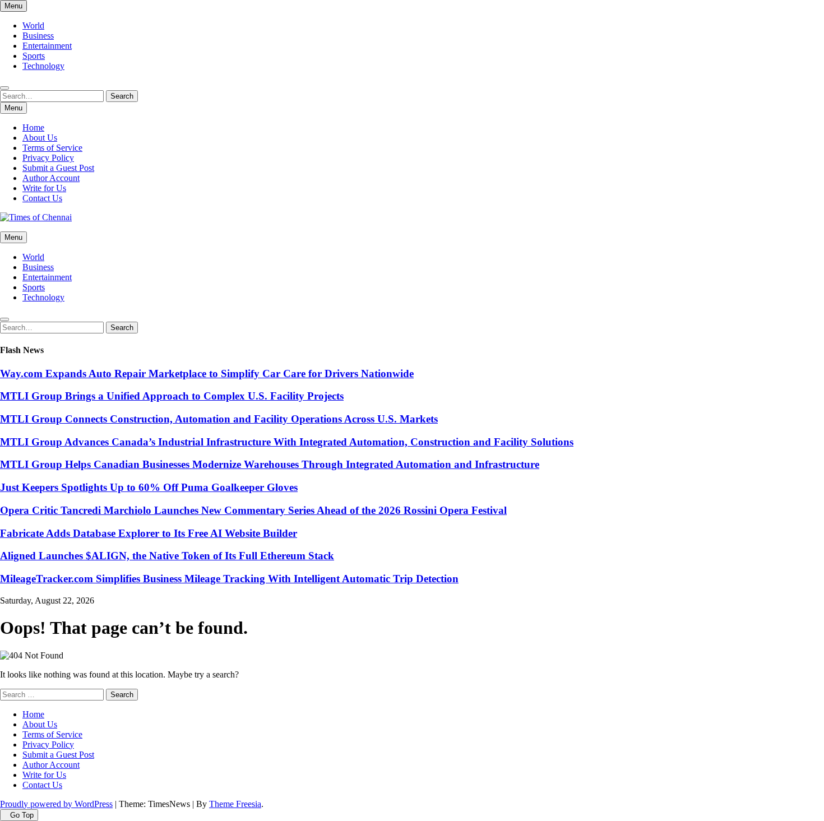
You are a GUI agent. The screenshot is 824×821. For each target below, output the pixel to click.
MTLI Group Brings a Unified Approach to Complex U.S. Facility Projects (172, 396)
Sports (33, 56)
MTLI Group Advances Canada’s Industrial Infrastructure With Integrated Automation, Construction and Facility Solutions (286, 442)
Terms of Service (52, 147)
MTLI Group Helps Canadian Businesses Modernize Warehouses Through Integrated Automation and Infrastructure (269, 464)
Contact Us (42, 198)
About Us (39, 137)
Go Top (22, 815)
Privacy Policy (48, 158)
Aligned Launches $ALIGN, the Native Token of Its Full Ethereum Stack (167, 556)
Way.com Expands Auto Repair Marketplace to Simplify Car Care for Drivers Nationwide (207, 373)
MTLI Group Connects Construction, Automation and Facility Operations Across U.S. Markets (219, 419)
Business (38, 35)
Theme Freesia (235, 804)
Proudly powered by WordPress (56, 804)
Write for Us (44, 188)
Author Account (51, 178)
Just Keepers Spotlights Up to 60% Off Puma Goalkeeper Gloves (149, 487)
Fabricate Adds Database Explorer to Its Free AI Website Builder (148, 533)
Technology (43, 66)
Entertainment (47, 45)
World (33, 25)
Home (33, 127)
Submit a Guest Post (58, 168)
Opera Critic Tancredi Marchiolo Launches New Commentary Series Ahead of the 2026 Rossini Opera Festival (253, 510)
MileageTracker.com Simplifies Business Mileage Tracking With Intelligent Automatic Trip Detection (229, 579)
